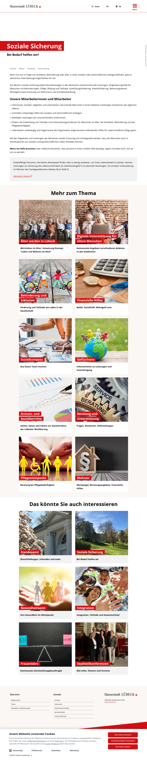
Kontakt (57, 700)
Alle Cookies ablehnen (123, 747)
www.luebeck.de (110, 702)
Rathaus (21, 69)
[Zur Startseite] (25, 6)
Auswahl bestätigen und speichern (123, 741)
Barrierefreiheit (60, 712)
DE (120, 6)
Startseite (13, 69)
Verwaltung (31, 69)
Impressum (59, 741)
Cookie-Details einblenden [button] (19, 755)
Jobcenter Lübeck (21, 176)
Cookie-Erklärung (52, 744)
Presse (13, 704)
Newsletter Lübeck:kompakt (20, 708)
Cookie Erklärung (60, 716)
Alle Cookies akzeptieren (123, 735)
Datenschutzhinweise (37, 741)
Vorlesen (107, 6)
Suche (97, 6)
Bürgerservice (15, 700)
